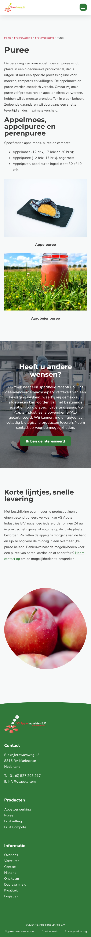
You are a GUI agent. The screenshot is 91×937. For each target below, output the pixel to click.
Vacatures (11, 861)
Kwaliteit (11, 890)
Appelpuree (45, 245)
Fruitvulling (13, 821)
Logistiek (11, 896)
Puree (8, 815)
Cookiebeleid (50, 931)
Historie (10, 872)
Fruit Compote (15, 827)
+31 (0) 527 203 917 (24, 775)
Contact (10, 866)
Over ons (11, 855)
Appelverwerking (17, 809)
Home (7, 37)
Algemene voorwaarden (19, 931)
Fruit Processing (44, 37)
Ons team (11, 878)
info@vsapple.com (22, 781)
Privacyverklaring (76, 931)
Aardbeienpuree (45, 318)
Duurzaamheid (15, 884)
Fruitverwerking (23, 37)
